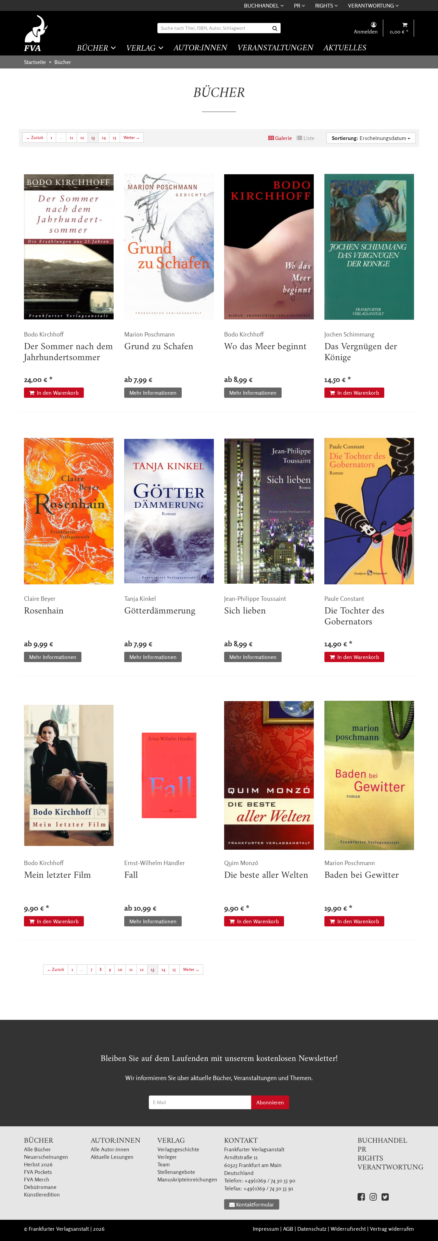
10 (120, 969)
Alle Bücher (37, 1149)
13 (93, 137)
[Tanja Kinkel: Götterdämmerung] (169, 511)
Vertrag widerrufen (392, 1228)
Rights (324, 5)
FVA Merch (36, 1179)
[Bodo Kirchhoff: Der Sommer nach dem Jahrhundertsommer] (69, 247)
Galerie (283, 138)
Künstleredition (42, 1194)
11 (71, 137)
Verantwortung (371, 5)
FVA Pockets (38, 1171)
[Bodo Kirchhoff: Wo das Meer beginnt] (269, 247)
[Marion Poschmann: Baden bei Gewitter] (369, 775)
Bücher (94, 48)
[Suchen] (276, 28)
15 (114, 137)
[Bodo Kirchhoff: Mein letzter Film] (69, 775)
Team (163, 1164)
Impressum (266, 1228)
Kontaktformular (255, 1204)
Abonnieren (270, 1102)
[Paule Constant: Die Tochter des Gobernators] (369, 511)
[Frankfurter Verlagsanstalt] (37, 33)
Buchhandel (262, 5)
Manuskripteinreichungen (187, 1179)
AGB (288, 1228)
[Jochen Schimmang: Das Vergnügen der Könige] (369, 247)
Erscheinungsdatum (370, 138)
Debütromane (40, 1186)
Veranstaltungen (275, 48)
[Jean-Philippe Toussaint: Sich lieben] (269, 511)
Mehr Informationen (153, 392)
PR (297, 5)
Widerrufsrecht (348, 1228)
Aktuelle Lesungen (112, 1156)
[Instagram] (373, 1196)
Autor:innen (200, 48)
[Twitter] (385, 1196)
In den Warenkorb (57, 392)
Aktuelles (345, 48)
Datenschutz (311, 1228)
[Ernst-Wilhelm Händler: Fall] (169, 775)
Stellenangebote (176, 1171)
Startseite (35, 62)
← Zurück (34, 137)
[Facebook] (361, 1196)
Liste (308, 138)
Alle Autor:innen (110, 1149)
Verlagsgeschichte (178, 1149)
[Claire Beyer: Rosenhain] (69, 511)
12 (82, 137)
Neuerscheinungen (46, 1156)
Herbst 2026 (38, 1164)
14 (104, 137)
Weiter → (132, 137)
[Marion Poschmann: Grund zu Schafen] (169, 247)
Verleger (167, 1156)
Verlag (142, 48)
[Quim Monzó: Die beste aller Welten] (269, 775)
